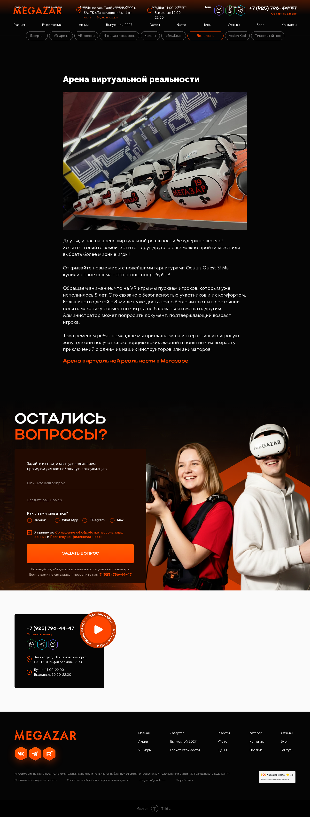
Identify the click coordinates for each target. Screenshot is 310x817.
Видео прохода (107, 17)
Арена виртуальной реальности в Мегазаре (125, 361)
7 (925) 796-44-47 (116, 575)
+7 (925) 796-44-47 (273, 8)
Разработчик (184, 780)
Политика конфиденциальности (36, 780)
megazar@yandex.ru (153, 780)
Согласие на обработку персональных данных (98, 780)
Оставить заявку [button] (284, 13)
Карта (87, 17)
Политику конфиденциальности (76, 537)
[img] (98, 630)
